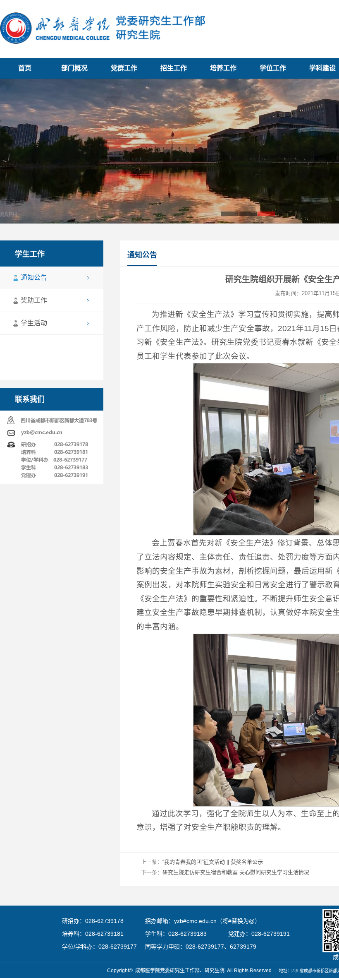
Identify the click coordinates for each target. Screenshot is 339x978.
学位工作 (273, 68)
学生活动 (34, 323)
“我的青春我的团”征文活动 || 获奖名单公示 (212, 862)
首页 (24, 68)
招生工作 (173, 68)
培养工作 (223, 68)
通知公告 (34, 277)
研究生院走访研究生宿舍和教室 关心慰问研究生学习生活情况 (235, 872)
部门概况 (74, 68)
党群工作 (124, 68)
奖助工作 (34, 300)
